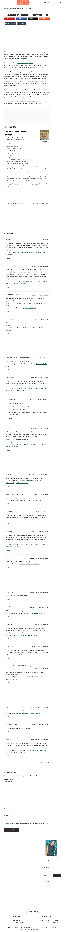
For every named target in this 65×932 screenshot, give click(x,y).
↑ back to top (32, 911)
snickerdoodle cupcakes (25, 63)
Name (6, 809)
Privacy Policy (45, 867)
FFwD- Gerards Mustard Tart (31, 613)
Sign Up (41, 920)
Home (6, 8)
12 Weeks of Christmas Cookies (29, 52)
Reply (8, 258)
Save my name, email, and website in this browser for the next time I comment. (27, 825)
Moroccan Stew (36, 500)
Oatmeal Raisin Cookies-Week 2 (30, 713)
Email (6, 815)
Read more (51, 860)
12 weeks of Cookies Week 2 (29, 635)
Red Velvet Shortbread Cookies (30, 564)
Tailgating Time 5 (30, 308)
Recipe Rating (8, 779)
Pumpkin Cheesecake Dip (39, 203)
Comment (7, 785)
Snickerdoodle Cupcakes (15, 203)
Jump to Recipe (10, 23)
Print (45, 145)
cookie (12, 8)
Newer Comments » (44, 762)
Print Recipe (21, 23)
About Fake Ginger (16, 922)
